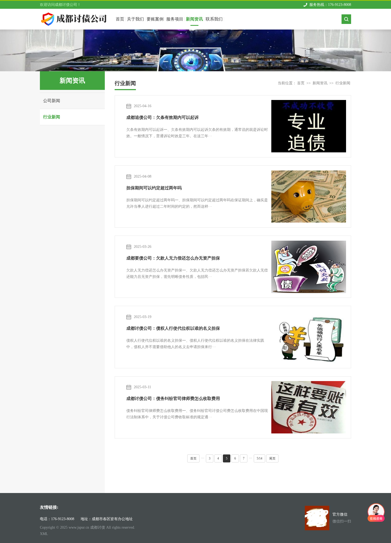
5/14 (259, 458)
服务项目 (174, 19)
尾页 (272, 458)
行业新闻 (51, 117)
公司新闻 (51, 100)
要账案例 (155, 19)
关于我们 (135, 19)
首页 (301, 83)
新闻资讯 (194, 19)
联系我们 (214, 19)
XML (44, 534)
